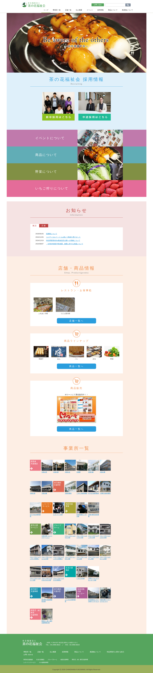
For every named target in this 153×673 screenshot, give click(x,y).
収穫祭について (51, 234)
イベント (90, 10)
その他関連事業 (43, 662)
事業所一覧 (57, 10)
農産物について (127, 10)
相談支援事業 (64, 659)
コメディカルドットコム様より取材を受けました (63, 237)
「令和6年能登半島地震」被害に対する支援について (64, 244)
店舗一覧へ (76, 321)
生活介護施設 (40, 659)
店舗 (43, 226)
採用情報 (100, 10)
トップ (46, 10)
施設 (34, 226)
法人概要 (79, 10)
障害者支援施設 (28, 659)
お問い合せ (98, 5)
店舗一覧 (68, 10)
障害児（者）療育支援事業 (80, 659)
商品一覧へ (76, 366)
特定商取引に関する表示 (115, 652)
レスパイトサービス (30, 662)
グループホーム (52, 659)
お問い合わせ (28, 654)
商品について (112, 10)
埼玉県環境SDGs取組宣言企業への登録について (63, 240)
